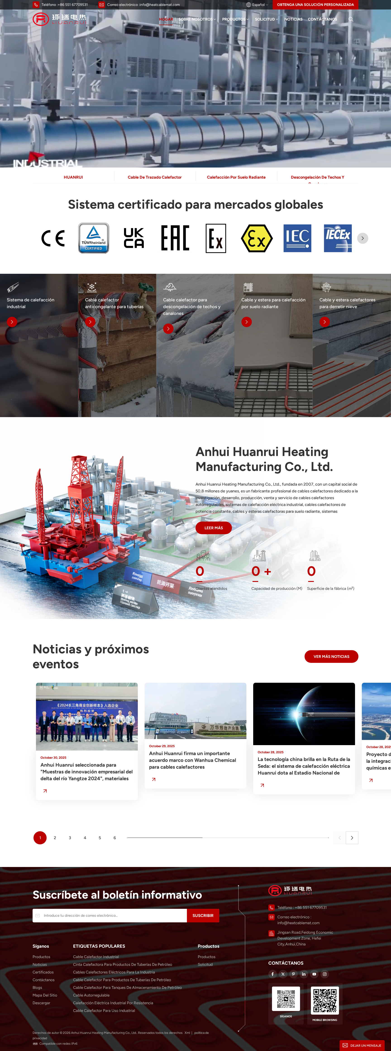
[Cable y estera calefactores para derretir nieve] (352, 345)
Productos (234, 19)
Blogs (37, 987)
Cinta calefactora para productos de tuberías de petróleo (122, 964)
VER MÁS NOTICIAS (331, 656)
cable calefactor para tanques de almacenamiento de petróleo (127, 987)
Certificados (43, 972)
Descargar (41, 1003)
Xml (187, 1033)
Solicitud (265, 19)
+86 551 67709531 (73, 4)
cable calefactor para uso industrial (104, 1010)
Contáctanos (322, 19)
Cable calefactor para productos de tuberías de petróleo (122, 980)
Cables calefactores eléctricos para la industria (114, 972)
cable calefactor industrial (96, 956)
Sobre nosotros (196, 19)
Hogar (166, 19)
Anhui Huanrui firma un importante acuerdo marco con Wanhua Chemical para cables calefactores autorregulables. (192, 760)
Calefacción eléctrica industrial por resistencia (113, 1003)
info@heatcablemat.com (160, 4)
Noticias (293, 19)
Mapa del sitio (45, 995)
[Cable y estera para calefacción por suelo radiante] (274, 345)
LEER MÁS (214, 528)
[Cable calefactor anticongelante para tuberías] (117, 345)
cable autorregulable (91, 995)
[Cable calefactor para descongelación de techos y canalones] (195, 345)
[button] (362, 238)
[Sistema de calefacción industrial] (39, 345)
